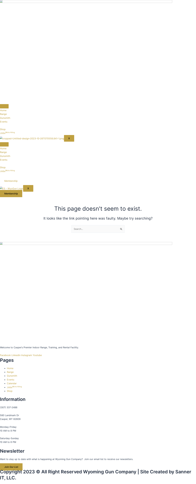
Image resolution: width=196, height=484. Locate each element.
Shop (3, 129)
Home (3, 110)
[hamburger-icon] (4, 106)
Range (3, 114)
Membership (11, 180)
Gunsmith (5, 117)
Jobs (7, 133)
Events (3, 121)
